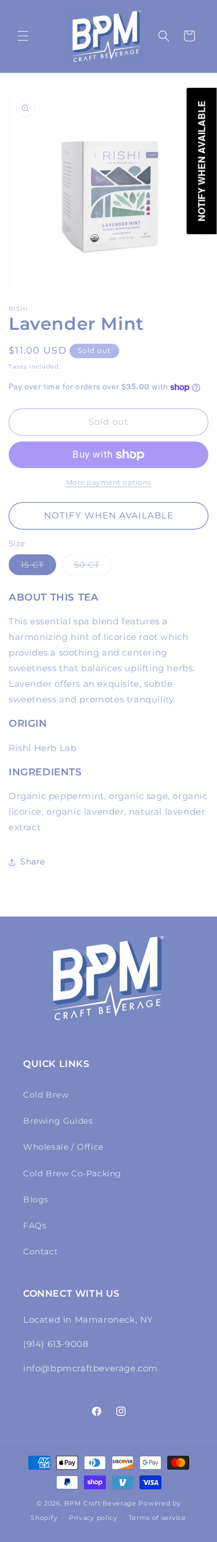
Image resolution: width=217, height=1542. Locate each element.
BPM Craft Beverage (100, 1503)
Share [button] (32, 861)
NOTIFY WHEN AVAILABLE (109, 515)
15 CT (38, 567)
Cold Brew (45, 1095)
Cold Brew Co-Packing (72, 1173)
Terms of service (157, 1518)
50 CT (93, 567)
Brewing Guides (58, 1121)
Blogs (36, 1199)
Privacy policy (93, 1518)
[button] (23, 36)
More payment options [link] (109, 482)
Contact (40, 1251)
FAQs (34, 1225)
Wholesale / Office (63, 1147)
